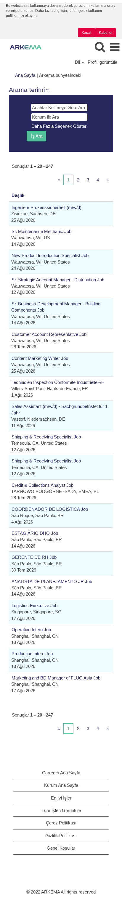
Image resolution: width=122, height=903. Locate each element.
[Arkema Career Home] (23, 47)
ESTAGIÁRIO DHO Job (35, 533)
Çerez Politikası (61, 822)
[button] (114, 47)
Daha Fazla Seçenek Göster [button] (58, 126)
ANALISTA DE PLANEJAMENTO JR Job (52, 581)
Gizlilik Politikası (61, 835)
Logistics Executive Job (34, 605)
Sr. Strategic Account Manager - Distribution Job (58, 279)
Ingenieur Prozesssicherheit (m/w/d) (46, 207)
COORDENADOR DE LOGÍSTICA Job (50, 509)
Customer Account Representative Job (49, 334)
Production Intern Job (32, 653)
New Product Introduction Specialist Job (50, 255)
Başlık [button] (18, 195)
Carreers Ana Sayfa (61, 772)
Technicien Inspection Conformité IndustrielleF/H (58, 382)
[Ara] (99, 47)
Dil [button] (78, 62)
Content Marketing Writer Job (40, 358)
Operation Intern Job (31, 629)
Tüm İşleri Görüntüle (61, 810)
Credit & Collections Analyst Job (42, 485)
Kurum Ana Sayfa (61, 785)
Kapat (86, 33)
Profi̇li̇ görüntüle (102, 62)
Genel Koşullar (61, 848)
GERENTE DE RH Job (34, 557)
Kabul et (105, 33)
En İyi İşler (61, 797)
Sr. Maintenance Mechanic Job (41, 231)
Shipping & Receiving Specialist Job (46, 436)
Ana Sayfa (25, 75)
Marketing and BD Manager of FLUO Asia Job (56, 677)
